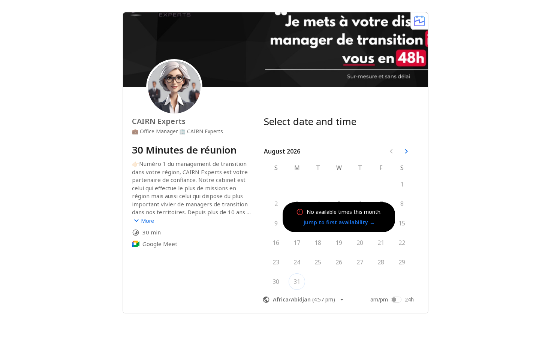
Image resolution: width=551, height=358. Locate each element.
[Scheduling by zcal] (419, 20)
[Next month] (406, 151)
